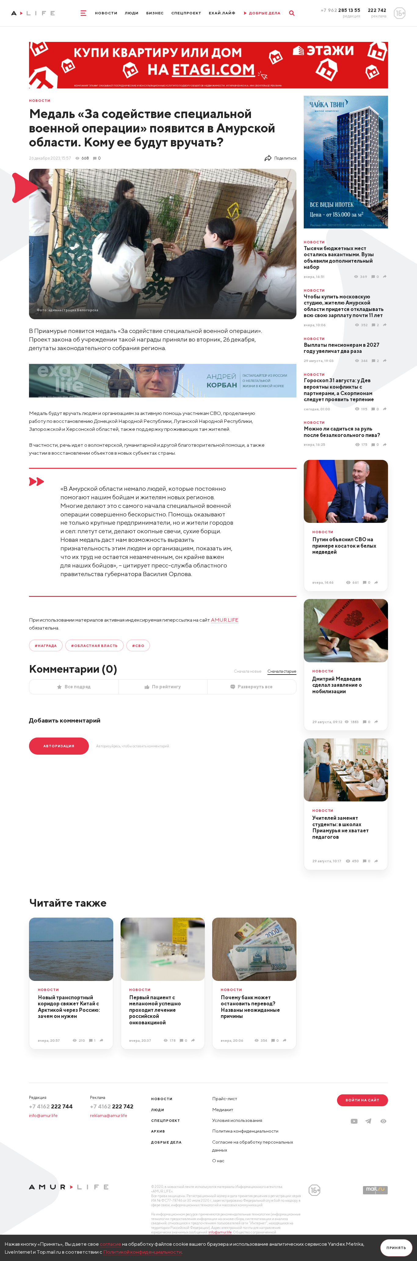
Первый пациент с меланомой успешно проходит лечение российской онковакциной (155, 1010)
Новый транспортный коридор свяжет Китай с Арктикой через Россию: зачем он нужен (69, 1006)
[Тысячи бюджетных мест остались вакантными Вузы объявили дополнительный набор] (385, 276)
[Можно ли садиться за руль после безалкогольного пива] (385, 444)
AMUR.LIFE (224, 620)
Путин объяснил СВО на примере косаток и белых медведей (344, 545)
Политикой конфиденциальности (142, 1252)
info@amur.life (43, 1115)
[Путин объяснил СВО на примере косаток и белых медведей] (377, 582)
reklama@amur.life (108, 1115)
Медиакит (222, 1109)
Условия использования (237, 1120)
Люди (132, 13)
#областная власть (94, 646)
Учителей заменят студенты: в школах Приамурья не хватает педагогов (340, 827)
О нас (218, 1160)
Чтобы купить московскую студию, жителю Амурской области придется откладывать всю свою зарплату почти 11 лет (344, 306)
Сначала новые (248, 671)
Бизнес (155, 13)
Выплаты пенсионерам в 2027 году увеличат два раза (341, 348)
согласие (110, 1244)
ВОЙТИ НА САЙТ (362, 1100)
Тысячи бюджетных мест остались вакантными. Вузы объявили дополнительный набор (339, 257)
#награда (46, 646)
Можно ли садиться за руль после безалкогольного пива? (342, 432)
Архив (158, 1131)
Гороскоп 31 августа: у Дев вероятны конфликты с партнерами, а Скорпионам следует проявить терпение (339, 389)
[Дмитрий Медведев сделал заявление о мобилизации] (377, 721)
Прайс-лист (224, 1098)
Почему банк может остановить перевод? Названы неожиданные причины (250, 1006)
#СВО (138, 646)
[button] (383, 1121)
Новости (106, 13)
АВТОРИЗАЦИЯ (58, 746)
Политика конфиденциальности (245, 1130)
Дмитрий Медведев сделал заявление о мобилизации (337, 685)
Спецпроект (186, 13)
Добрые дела (166, 1142)
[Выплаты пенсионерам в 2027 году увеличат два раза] (385, 360)
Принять (396, 1248)
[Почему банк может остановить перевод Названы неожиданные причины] (285, 1040)
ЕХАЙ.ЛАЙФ (222, 13)
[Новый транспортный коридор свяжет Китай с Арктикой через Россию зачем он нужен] (102, 1040)
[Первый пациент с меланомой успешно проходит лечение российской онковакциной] (193, 1040)
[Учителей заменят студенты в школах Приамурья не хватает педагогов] (377, 861)
